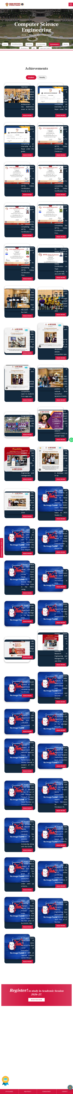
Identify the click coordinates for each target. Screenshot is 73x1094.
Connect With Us (14, 1021)
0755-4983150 (46, 1055)
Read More (27, 115)
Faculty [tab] (42, 77)
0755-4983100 (46, 1059)
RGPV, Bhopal (45, 1039)
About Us (11, 1028)
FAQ (9, 1060)
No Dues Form (13, 1053)
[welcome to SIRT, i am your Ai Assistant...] (70, 1087)
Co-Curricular (41, 44)
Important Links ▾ (45, 48)
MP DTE (43, 1025)
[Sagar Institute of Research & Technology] (14, 4)
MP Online (44, 1032)
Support (47, 1081)
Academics (12, 1032)
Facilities (29, 44)
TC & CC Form (13, 1057)
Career (10, 1064)
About (5, 44)
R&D (34, 48)
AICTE (43, 1021)
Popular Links (35, 1070)
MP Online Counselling (48, 1036)
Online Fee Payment (15, 1025)
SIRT (14, 1078)
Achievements (54, 44)
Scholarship (45, 1028)
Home (24, 35)
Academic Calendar (15, 1050)
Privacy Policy (27, 1081)
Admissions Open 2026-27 (1, 548)
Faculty (66, 44)
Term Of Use (38, 1081)
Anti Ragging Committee (17, 1036)
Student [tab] (31, 77)
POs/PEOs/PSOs (17, 44)
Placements (24, 48)
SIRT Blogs (12, 1039)
